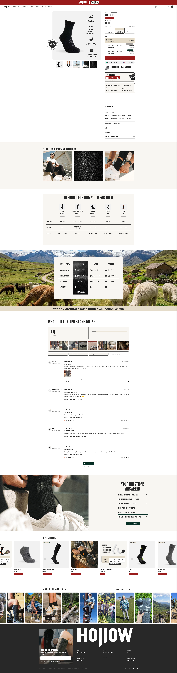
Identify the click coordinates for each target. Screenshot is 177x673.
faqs (128, 652)
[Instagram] (131, 589)
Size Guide (132, 26)
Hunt (123, 211)
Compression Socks (77, 211)
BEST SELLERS (16, 6)
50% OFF (103, 574)
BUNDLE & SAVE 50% (81, 655)
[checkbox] (119, 354)
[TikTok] (133, 589)
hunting (50, 6)
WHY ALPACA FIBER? (108, 652)
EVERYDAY (32, 6)
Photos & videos (115, 354)
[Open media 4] (85, 64)
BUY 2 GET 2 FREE (18, 574)
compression (80, 658)
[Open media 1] (59, 64)
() (114, 12)
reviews (105, 657)
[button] (109, 330)
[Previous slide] (54, 64)
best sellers (81, 652)
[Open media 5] (93, 64)
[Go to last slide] (45, 559)
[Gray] (109, 23)
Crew (62, 211)
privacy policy (60, 668)
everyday (79, 660)
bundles (38, 6)
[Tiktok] (137, 669)
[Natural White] (112, 23)
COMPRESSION (25, 6)
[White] (79, 213)
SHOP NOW (62, 215)
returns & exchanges (130, 655)
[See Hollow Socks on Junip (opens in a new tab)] (91, 467)
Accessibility (131, 658)
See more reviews (88, 463)
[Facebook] (129, 589)
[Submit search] (168, 7)
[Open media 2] (68, 64)
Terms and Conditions (73, 668)
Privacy (59, 661)
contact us (130, 660)
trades (44, 6)
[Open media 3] (76, 64)
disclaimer (83, 668)
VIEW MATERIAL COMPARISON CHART (112, 123)
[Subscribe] (68, 658)
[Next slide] (132, 559)
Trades (108, 211)
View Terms (55, 661)
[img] (56, 363)
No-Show (93, 211)
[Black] (106, 23)
